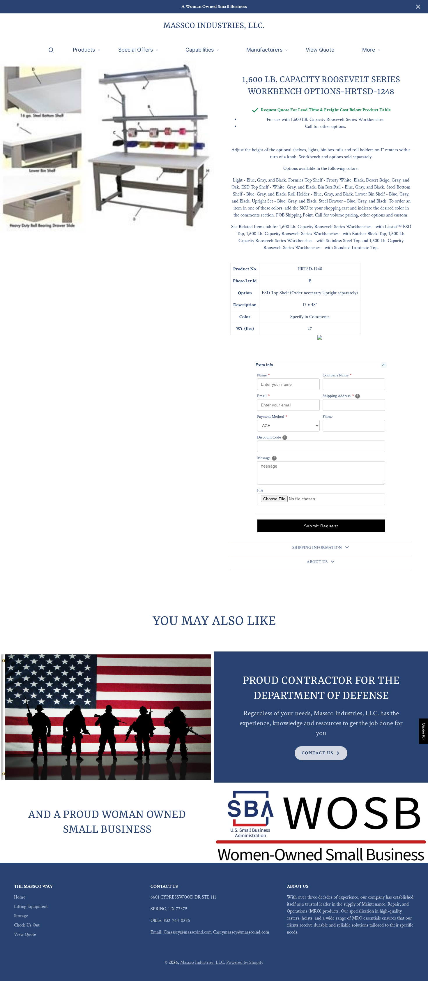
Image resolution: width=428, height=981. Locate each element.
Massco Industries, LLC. (202, 962)
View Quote (25, 934)
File (260, 490)
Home (19, 897)
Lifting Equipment (31, 906)
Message (273, 458)
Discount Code (278, 437)
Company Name (337, 375)
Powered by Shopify (244, 962)
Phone (328, 416)
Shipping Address (348, 396)
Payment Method (272, 416)
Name (263, 375)
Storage (21, 916)
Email (263, 396)
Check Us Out (27, 925)
